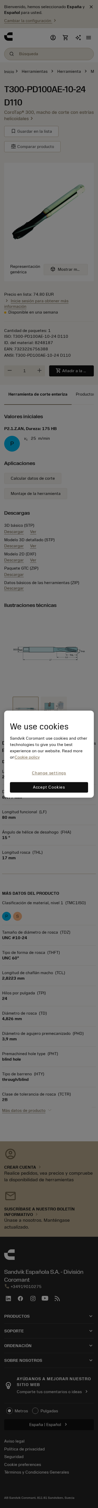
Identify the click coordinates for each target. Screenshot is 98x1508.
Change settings (49, 773)
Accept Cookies (49, 787)
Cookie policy (27, 757)
